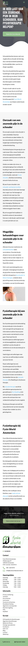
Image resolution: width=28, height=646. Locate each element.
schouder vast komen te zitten (12, 187)
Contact (5, 632)
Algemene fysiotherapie (10, 621)
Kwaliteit (5, 611)
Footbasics (6, 627)
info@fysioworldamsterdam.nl (14, 570)
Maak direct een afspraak (13, 34)
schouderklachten (8, 249)
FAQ (4, 609)
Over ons (5, 628)
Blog (4, 630)
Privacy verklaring (8, 595)
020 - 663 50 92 (10, 567)
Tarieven (5, 596)
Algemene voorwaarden (10, 606)
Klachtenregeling (8, 608)
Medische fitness (8, 623)
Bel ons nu (7, 642)
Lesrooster (6, 600)
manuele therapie (10, 387)
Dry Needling (16, 392)
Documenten (6, 598)
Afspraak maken (20, 642)
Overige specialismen (9, 625)
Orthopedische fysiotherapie (11, 619)
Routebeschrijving (8, 604)
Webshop (5, 634)
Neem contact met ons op (13, 521)
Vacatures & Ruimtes (9, 602)
